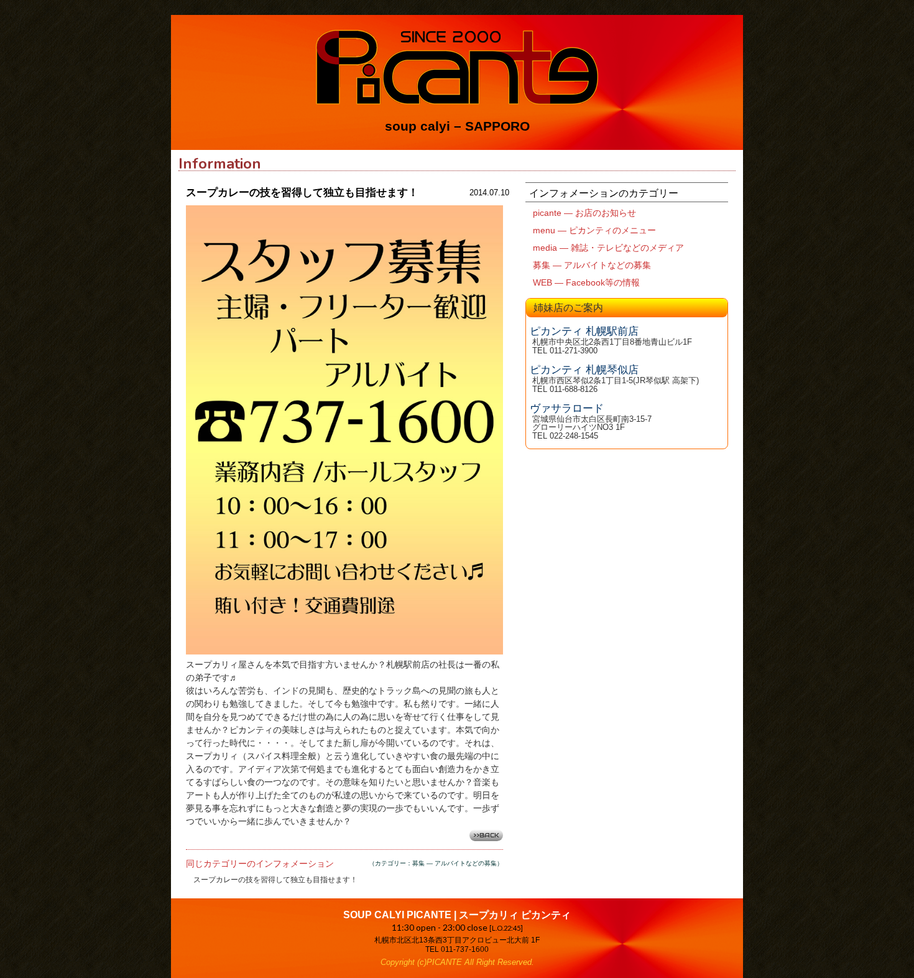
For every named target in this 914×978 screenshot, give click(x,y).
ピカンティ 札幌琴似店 (584, 370)
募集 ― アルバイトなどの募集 (592, 265)
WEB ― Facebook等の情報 (586, 282)
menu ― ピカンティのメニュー (594, 230)
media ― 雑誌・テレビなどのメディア (608, 248)
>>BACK (486, 835)
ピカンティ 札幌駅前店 (584, 331)
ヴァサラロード (567, 408)
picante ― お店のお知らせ (584, 213)
